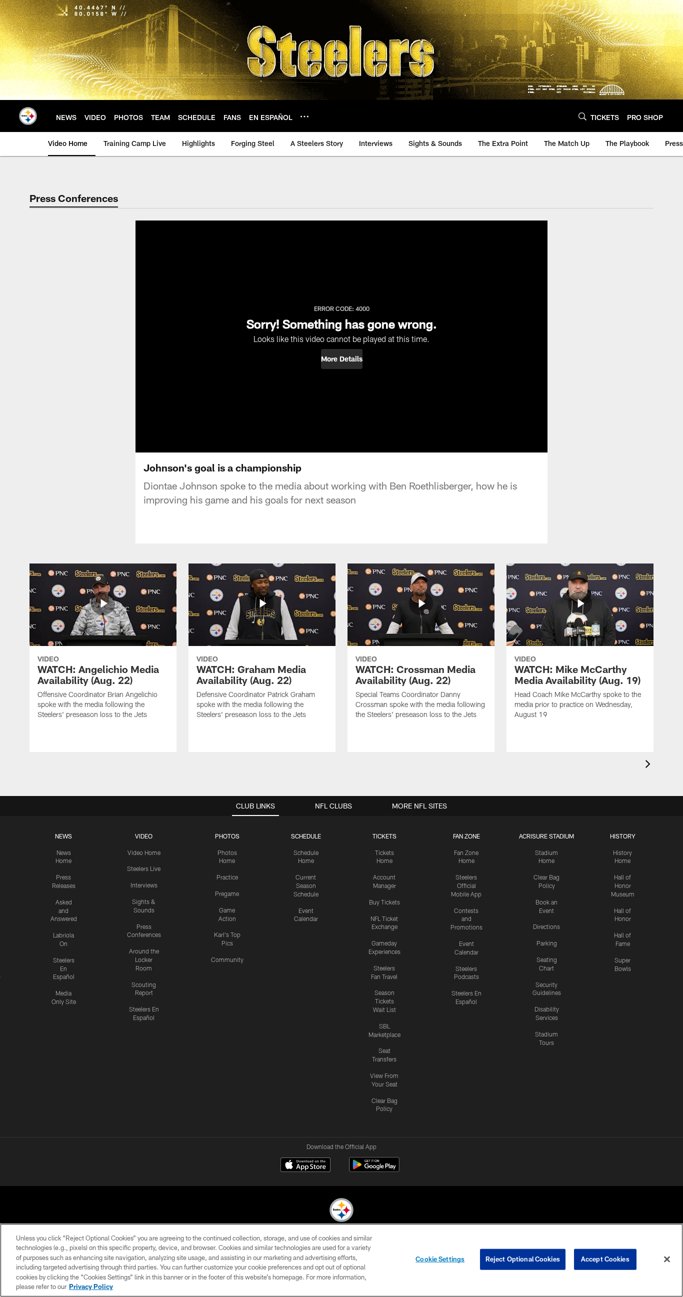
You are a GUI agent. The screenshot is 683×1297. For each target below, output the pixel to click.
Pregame (227, 893)
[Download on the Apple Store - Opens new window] (305, 1166)
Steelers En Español (63, 968)
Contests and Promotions (466, 919)
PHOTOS (227, 836)
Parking (546, 943)
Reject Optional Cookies (523, 1259)
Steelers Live (143, 868)
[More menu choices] (304, 116)
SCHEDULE (306, 836)
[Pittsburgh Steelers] (342, 1211)
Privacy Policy (91, 1286)
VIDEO (143, 836)
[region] (341, 1260)
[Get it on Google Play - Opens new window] (374, 1170)
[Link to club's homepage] (28, 116)
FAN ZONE (466, 836)
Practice (227, 877)
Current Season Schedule (306, 886)
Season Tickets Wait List (384, 1001)
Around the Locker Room (144, 960)
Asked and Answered (63, 910)
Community (227, 959)
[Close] (667, 1259)
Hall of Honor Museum (622, 886)
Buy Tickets (384, 902)
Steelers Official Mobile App (466, 886)
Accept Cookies (605, 1259)
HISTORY (623, 836)
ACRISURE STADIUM (546, 836)
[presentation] (650, 765)
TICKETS (384, 836)
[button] (341, 359)
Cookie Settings (440, 1259)
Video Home (144, 852)
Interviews (144, 885)
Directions (546, 926)
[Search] (582, 116)
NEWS (63, 836)
